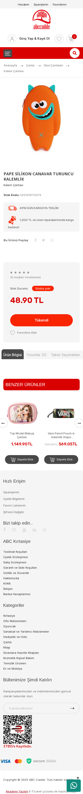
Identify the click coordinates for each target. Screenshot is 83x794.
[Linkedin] (34, 529)
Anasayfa (10, 65)
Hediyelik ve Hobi (15, 637)
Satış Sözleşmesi (14, 562)
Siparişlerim (41, 4)
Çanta (30, 65)
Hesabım (23, 4)
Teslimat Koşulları (15, 551)
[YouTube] (24, 529)
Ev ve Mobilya (12, 668)
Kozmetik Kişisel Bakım (18, 658)
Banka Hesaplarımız (17, 594)
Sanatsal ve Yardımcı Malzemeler (26, 631)
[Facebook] (4, 529)
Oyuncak (9, 626)
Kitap (6, 647)
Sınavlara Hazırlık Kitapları (21, 652)
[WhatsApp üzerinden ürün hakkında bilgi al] (74, 785)
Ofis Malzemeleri (14, 621)
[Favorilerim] (59, 38)
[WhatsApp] (44, 529)
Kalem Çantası (14, 71)
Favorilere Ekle (27, 332)
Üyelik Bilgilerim (14, 499)
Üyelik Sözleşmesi (15, 557)
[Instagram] (14, 529)
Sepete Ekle (34, 459)
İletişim (8, 588)
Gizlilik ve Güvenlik (16, 573)
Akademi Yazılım (17, 791)
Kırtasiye (9, 615)
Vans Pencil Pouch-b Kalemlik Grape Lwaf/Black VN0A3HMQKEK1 (31, 435)
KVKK (7, 583)
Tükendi (41, 320)
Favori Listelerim (14, 505)
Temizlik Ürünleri (14, 663)
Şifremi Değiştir (13, 512)
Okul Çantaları (53, 65)
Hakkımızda (11, 578)
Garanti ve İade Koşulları (20, 567)
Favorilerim (60, 4)
